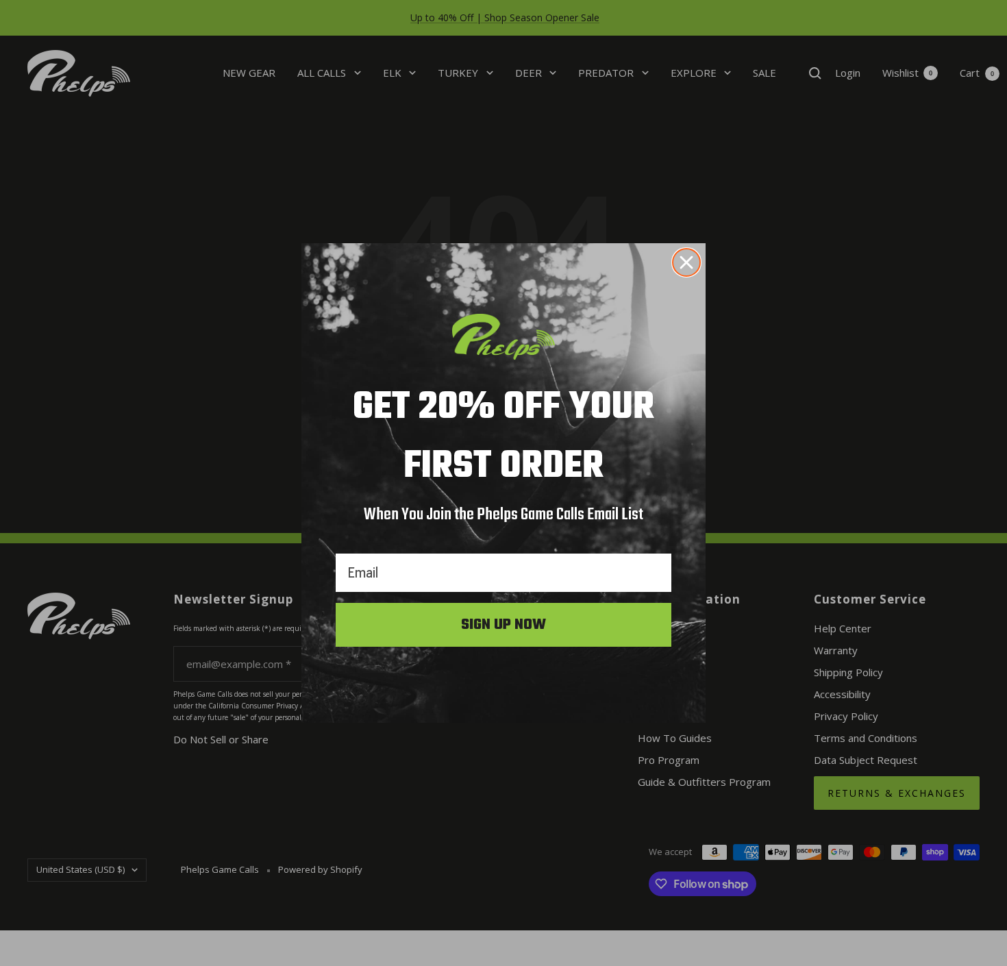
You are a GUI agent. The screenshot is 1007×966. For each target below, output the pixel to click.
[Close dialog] (686, 262)
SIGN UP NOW (503, 624)
